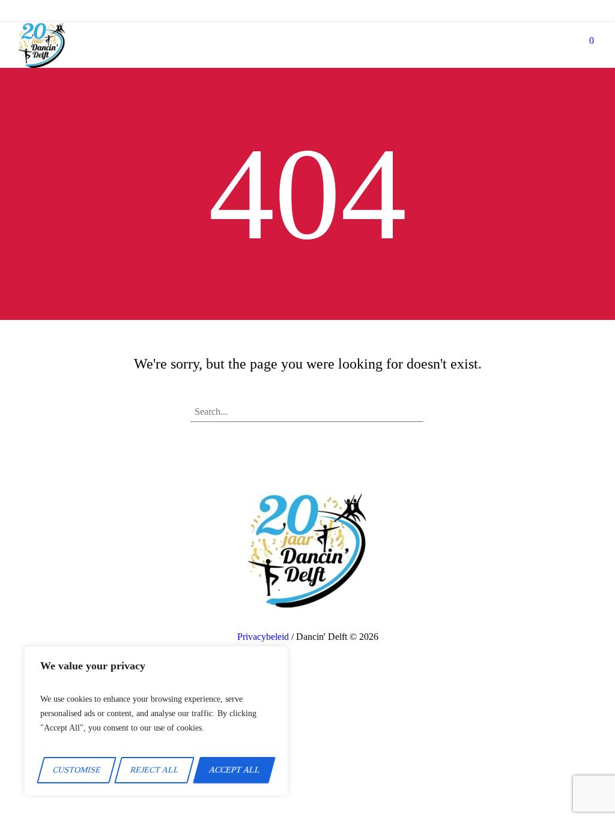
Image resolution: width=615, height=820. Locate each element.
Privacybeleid (263, 637)
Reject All (154, 769)
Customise (77, 769)
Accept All (234, 769)
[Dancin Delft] (41, 45)
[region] (156, 721)
